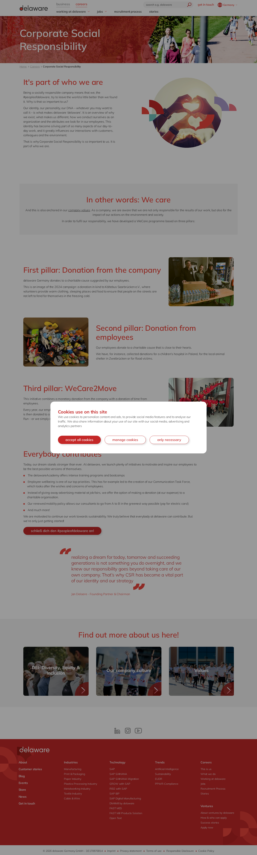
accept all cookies (79, 440)
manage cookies (125, 440)
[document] (128, 427)
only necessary (169, 440)
